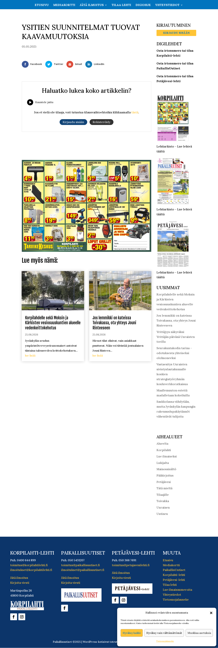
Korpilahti (164, 450)
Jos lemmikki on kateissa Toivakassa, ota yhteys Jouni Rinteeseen (114, 322)
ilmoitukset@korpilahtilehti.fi (31, 570)
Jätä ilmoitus (92, 5)
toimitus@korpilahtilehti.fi (29, 565)
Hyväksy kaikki (132, 633)
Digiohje (143, 5)
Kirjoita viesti (19, 583)
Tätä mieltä (164, 488)
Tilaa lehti (121, 5)
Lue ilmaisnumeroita (177, 590)
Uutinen (162, 514)
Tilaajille (163, 495)
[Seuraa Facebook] (13, 616)
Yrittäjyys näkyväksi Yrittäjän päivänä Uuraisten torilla (176, 337)
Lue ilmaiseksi (167, 456)
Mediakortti (64, 5)
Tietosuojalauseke (165, 641)
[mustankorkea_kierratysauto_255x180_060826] (86, 250)
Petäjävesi (164, 482)
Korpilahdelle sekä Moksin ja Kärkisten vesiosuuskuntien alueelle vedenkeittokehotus (53, 322)
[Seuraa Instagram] (21, 616)
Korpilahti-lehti (174, 575)
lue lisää (30, 355)
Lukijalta (163, 463)
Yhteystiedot (167, 5)
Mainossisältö (166, 469)
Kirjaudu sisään (176, 32)
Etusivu (42, 5)
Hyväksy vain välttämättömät (164, 633)
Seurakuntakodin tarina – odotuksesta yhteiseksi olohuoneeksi (174, 353)
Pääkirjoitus (165, 475)
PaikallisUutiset (174, 570)
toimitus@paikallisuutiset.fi (80, 565)
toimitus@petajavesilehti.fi (131, 565)
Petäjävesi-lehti (174, 580)
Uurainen (163, 507)
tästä (134, 112)
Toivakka (163, 501)
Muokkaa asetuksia (199, 633)
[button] (211, 613)
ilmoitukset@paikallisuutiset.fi (82, 570)
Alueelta (162, 443)
